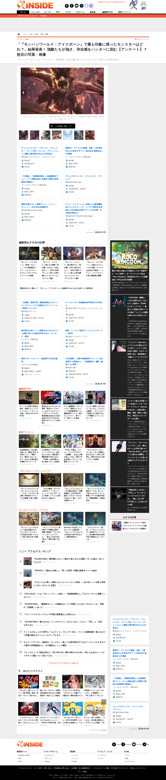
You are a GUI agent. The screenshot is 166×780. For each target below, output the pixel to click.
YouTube (139, 744)
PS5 (58, 12)
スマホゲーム (49, 755)
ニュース (75, 755)
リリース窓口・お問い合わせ (42, 768)
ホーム (23, 12)
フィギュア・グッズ (104, 751)
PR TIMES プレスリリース (119, 768)
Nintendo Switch (24, 755)
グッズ (100, 758)
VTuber (74, 761)
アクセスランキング (29, 16)
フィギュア (102, 755)
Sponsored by (90, 232)
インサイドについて (25, 768)
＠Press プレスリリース (137, 768)
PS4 (19, 761)
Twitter (118, 744)
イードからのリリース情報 (100, 768)
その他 (126, 751)
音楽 (126, 758)
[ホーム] (18, 34)
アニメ (127, 755)
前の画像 (23, 92)
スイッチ (47, 12)
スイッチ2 (35, 12)
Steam (47, 761)
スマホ (68, 12)
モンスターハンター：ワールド (33, 510)
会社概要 (74, 768)
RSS (148, 744)
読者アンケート (124, 12)
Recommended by (95, 730)
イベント (75, 758)
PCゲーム (80, 12)
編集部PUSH (107, 12)
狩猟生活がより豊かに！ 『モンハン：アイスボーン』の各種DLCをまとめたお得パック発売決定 (56, 289)
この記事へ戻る (63, 126)
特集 (44, 16)
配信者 (92, 12)
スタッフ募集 (82, 771)
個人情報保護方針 (84, 768)
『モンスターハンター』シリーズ (34, 471)
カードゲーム (129, 761)
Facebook (128, 744)
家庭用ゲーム (22, 751)
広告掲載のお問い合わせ (62, 768)
